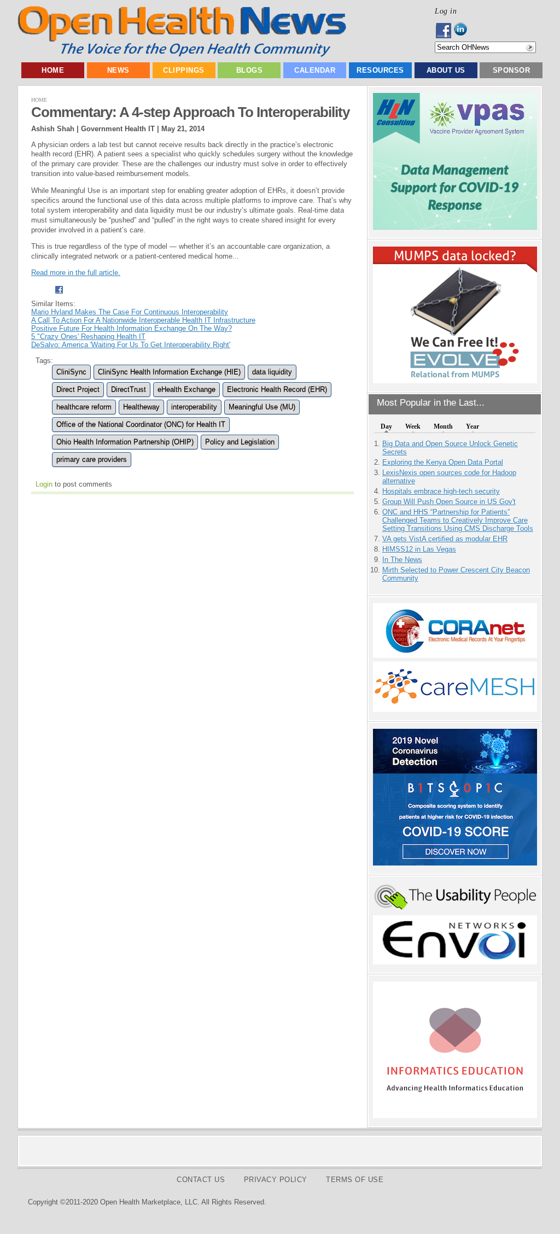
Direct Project (78, 389)
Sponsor (511, 70)
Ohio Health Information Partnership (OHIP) (125, 442)
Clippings (184, 70)
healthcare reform (84, 407)
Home (53, 70)
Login (44, 484)
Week (413, 426)
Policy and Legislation (240, 442)
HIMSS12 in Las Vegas (419, 549)
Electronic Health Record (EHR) (277, 389)
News (118, 70)
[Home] (182, 54)
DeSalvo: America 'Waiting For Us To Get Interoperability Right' (130, 345)
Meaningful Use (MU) (262, 407)
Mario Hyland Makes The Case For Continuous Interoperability (129, 312)
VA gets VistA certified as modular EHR (445, 539)
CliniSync (71, 372)
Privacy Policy (275, 1179)
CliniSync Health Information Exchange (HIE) (169, 372)
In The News (402, 559)
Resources (380, 70)
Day (386, 426)
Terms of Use (354, 1179)
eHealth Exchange (186, 389)
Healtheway (141, 407)
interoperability (194, 407)
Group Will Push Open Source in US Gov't (449, 502)
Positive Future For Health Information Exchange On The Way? (131, 328)
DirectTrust (128, 389)
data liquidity (272, 372)
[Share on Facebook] (59, 295)
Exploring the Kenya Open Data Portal (442, 462)
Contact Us (201, 1179)
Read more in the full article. (75, 272)
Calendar (314, 70)
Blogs (249, 70)
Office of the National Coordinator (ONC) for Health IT (140, 424)
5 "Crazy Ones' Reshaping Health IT (88, 336)
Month (443, 426)
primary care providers (91, 459)
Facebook (444, 30)
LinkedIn (463, 30)
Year (472, 426)
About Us (446, 70)
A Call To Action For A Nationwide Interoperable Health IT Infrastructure (143, 320)
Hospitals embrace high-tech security (441, 491)
